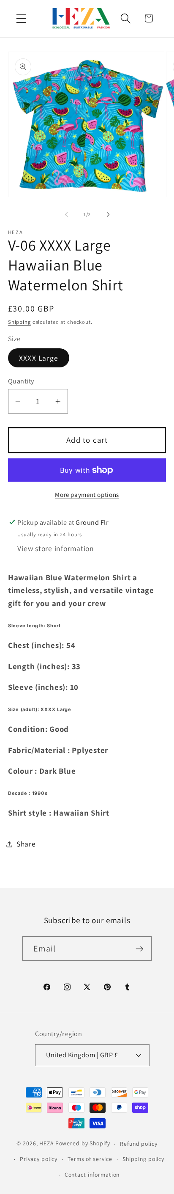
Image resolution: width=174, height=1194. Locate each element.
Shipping (19, 321)
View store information (55, 548)
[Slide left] (66, 214)
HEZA (46, 1143)
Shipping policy (143, 1159)
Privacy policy (38, 1159)
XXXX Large (39, 358)
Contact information (92, 1174)
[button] (21, 18)
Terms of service (90, 1159)
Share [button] (26, 844)
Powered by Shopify (82, 1143)
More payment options (87, 495)
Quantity (21, 381)
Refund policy (138, 1143)
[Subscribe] (139, 948)
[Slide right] (108, 214)
